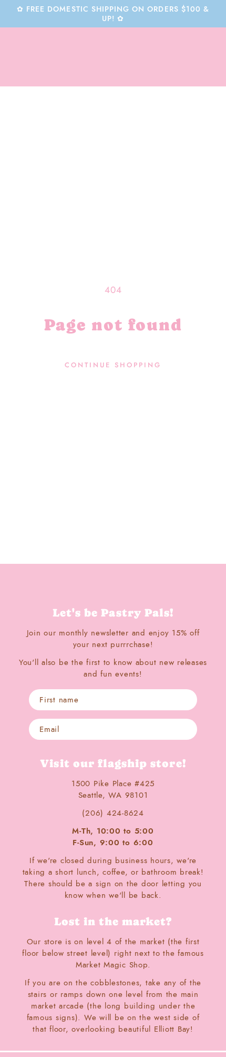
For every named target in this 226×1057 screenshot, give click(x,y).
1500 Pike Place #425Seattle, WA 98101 (113, 789)
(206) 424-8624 (113, 813)
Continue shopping (113, 365)
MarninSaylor (113, 57)
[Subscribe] (186, 729)
